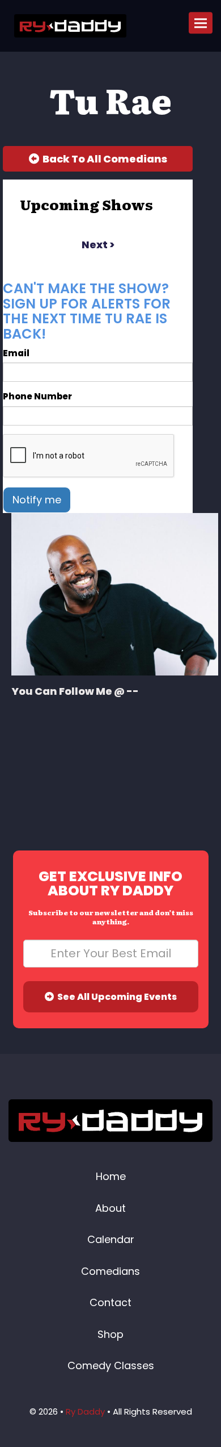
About (110, 1208)
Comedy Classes (110, 1365)
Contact (110, 1302)
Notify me (36, 500)
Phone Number (37, 396)
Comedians (110, 1271)
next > (98, 244)
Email (16, 353)
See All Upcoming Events (115, 996)
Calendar (110, 1239)
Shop (110, 1334)
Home (111, 1176)
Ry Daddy (85, 1411)
